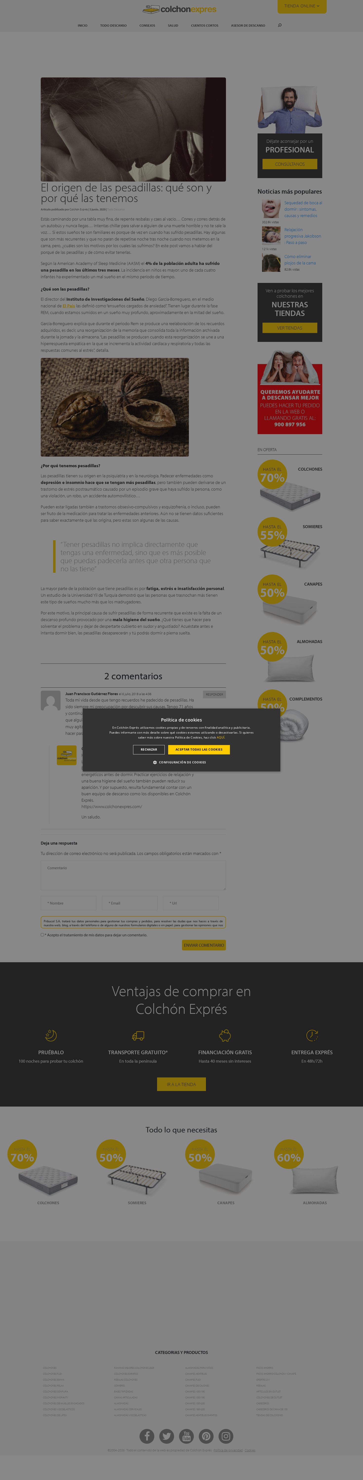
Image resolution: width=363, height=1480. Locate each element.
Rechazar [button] (149, 749)
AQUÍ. (221, 737)
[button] (181, 762)
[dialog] (181, 739)
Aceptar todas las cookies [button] (199, 749)
